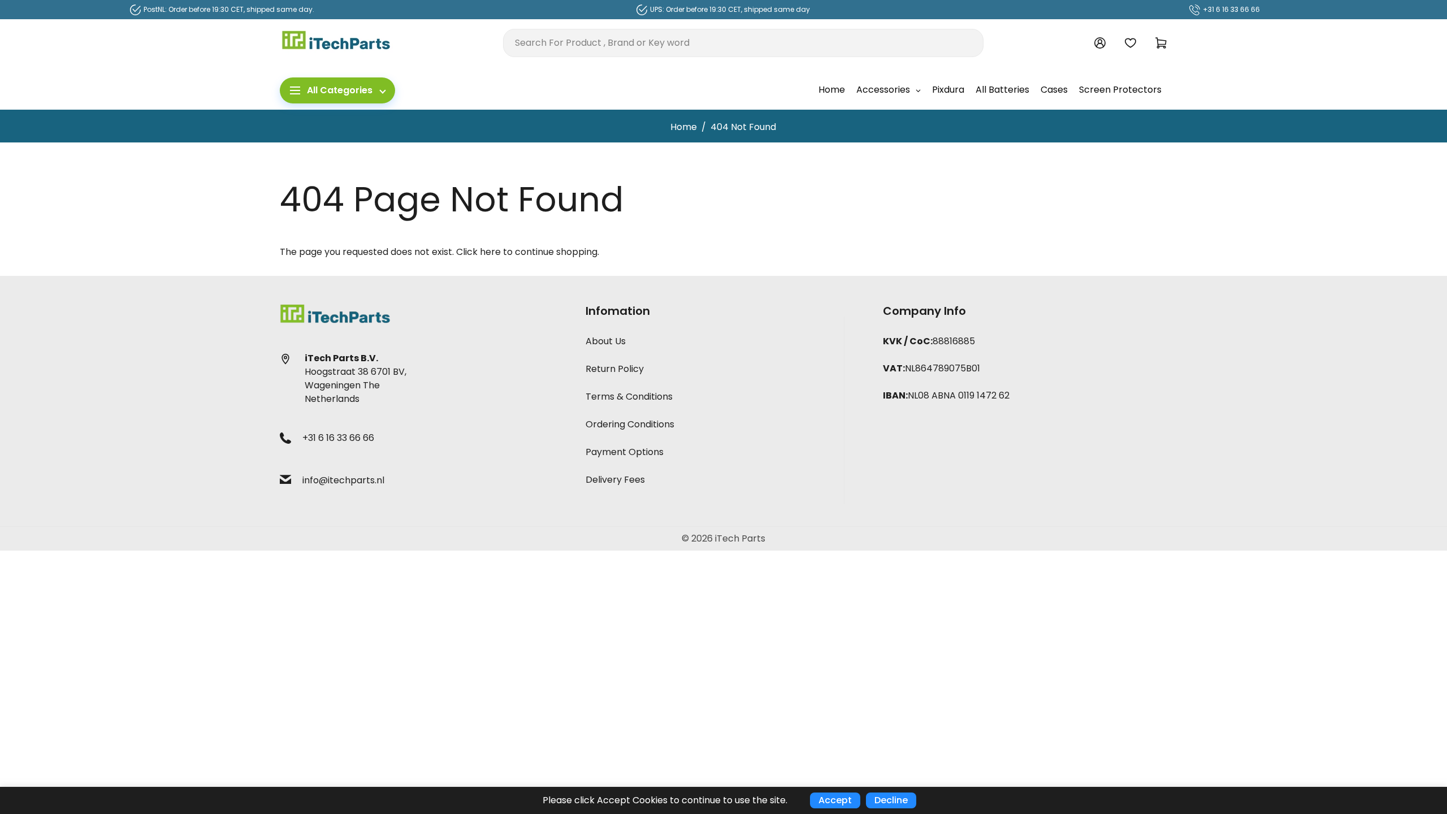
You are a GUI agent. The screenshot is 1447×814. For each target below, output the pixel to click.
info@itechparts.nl (343, 480)
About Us (606, 341)
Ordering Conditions (630, 424)
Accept (835, 800)
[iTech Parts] (336, 42)
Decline (891, 800)
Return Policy (615, 368)
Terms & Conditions (629, 396)
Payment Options (625, 451)
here (490, 251)
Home (683, 126)
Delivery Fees (615, 479)
